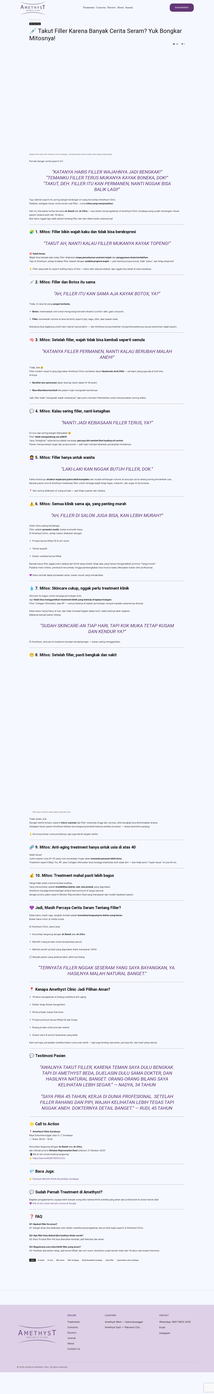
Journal (71, 1338)
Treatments (73, 1321)
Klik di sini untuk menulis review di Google (54, 1203)
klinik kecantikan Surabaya (92, 1260)
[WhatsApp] (52, 1278)
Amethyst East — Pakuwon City (122, 1327)
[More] (59, 1278)
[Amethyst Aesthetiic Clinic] (33, 8)
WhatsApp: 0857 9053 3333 (175, 1321)
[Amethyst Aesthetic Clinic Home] (37, 1334)
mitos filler (109, 1260)
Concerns (72, 1327)
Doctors (71, 1332)
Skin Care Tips (35, 24)
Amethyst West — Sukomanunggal (124, 1321)
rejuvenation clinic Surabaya (127, 1260)
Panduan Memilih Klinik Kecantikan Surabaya (55, 1178)
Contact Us (73, 1348)
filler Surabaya (73, 1260)
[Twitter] (39, 1278)
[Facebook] (32, 1278)
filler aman (60, 1260)
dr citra (50, 1260)
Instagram (164, 1333)
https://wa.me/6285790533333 (49, 1158)
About (70, 1343)
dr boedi (41, 1260)
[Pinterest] (45, 1278)
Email (162, 1327)
